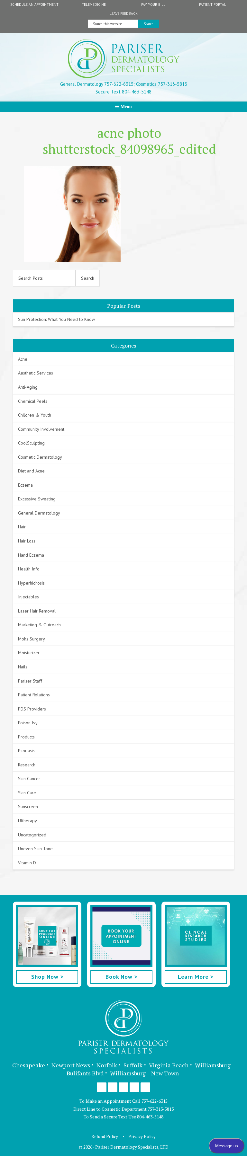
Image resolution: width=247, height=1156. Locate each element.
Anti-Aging (28, 387)
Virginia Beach (168, 1065)
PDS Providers (32, 709)
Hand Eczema (31, 555)
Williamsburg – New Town (144, 1073)
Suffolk (133, 1065)
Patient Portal (212, 4)
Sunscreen (28, 806)
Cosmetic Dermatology (40, 457)
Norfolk (106, 1065)
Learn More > (195, 976)
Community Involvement (41, 429)
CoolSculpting (31, 443)
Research (26, 765)
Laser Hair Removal (37, 611)
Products (26, 737)
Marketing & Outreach (39, 625)
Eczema (25, 485)
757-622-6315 (155, 1101)
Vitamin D (27, 863)
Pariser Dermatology (123, 58)
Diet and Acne (31, 471)
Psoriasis (26, 751)
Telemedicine (94, 4)
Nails (22, 667)
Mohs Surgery (31, 639)
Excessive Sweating (37, 499)
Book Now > (121, 976)
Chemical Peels (32, 401)
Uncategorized (32, 835)
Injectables (28, 597)
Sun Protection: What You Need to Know (56, 319)
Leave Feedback (124, 13)
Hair (22, 527)
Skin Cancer (29, 778)
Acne (22, 359)
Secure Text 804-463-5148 (123, 92)
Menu (126, 106)
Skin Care (27, 793)
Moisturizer (29, 653)
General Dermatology (39, 513)
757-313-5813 (161, 1109)
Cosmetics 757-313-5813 (161, 84)
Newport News (70, 1065)
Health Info (29, 569)
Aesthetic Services (35, 373)
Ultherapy (27, 821)
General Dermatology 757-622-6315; (97, 84)
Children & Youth (34, 415)
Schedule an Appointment (34, 4)
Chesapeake (28, 1065)
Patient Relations (34, 695)
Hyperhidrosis (31, 583)
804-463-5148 (150, 1117)
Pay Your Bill (153, 4)
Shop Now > (47, 976)
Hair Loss (26, 541)
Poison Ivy (28, 723)
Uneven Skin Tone (35, 849)
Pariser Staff (30, 681)
